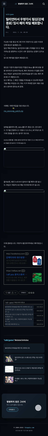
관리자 (30, 430)
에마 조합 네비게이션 (11, 324)
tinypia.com (29, 427)
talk (6, 302)
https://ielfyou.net (13, 271)
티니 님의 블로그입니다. (15, 405)
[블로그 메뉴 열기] (4, 3)
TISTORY (26, 430)
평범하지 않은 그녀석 (25, 3)
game (11, 302)
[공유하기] (12, 293)
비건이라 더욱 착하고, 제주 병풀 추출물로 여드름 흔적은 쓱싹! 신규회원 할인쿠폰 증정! (16, 278)
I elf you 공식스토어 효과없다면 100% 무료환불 (16, 274)
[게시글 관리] (15, 293)
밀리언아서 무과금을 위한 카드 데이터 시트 (17, 307)
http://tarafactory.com (15, 254)
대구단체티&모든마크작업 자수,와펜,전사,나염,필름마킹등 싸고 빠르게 (16, 261)
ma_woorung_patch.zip (13, 111)
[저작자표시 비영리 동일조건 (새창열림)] (31, 293)
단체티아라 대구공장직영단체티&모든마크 (16, 257)
